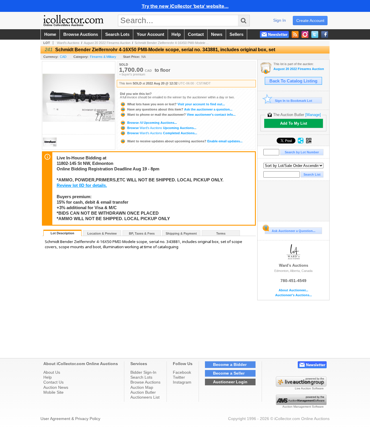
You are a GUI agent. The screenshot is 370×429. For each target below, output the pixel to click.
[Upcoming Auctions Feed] (295, 34)
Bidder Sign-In (143, 372)
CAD (63, 56)
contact (196, 34)
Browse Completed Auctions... (161, 133)
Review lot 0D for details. (82, 185)
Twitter (179, 377)
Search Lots (141, 377)
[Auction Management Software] (301, 403)
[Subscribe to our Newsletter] (274, 34)
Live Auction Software (309, 388)
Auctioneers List (145, 397)
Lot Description (62, 233)
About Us (51, 372)
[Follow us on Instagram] (304, 34)
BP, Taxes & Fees (142, 233)
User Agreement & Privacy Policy (70, 418)
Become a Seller (229, 373)
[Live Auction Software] (301, 385)
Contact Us (53, 382)
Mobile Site (53, 392)
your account (150, 34)
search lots (117, 34)
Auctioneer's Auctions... (293, 295)
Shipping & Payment (181, 233)
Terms (220, 233)
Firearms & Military (103, 56)
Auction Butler (143, 392)
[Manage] (313, 115)
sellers (236, 34)
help (176, 34)
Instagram (182, 382)
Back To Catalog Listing (293, 81)
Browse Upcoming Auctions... (151, 122)
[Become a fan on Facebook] (324, 34)
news (216, 34)
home (50, 34)
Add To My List (293, 123)
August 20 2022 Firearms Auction (107, 43)
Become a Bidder (230, 364)
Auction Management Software (303, 406)
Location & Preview (102, 233)
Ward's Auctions (68, 43)
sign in (279, 20)
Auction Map (141, 387)
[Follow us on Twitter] (314, 34)
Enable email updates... (185, 141)
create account (310, 20)
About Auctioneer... (293, 290)
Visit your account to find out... (176, 104)
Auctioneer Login (230, 382)
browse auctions (80, 34)
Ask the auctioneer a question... (179, 109)
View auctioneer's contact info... (181, 114)
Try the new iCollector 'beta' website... (185, 6)
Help (47, 377)
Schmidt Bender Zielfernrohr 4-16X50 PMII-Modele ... (172, 43)
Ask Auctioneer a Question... (293, 231)
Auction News (55, 387)
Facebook (182, 372)
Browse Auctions (145, 382)
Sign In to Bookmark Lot (293, 100)
